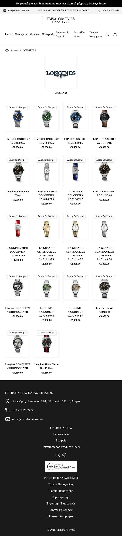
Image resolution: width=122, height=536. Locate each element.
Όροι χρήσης (61, 497)
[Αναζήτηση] (107, 34)
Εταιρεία (61, 440)
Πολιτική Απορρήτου (61, 516)
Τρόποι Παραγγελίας (61, 484)
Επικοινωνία (61, 434)
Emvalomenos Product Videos (61, 446)
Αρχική (14, 50)
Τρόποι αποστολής (61, 490)
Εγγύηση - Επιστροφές (61, 503)
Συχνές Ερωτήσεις (61, 509)
